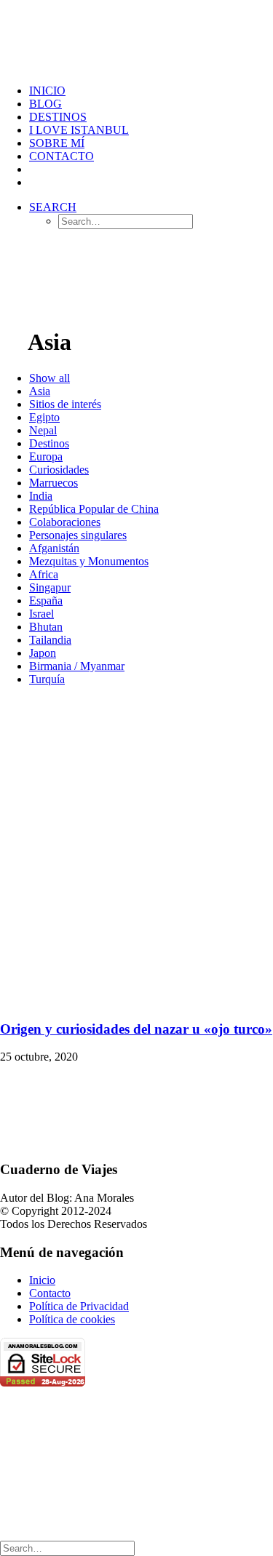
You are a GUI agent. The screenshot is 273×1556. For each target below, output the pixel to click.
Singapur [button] (50, 587)
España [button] (46, 600)
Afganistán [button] (54, 548)
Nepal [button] (43, 430)
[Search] (67, 1547)
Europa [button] (46, 456)
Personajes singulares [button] (78, 535)
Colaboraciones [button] (64, 522)
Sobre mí (56, 143)
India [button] (40, 496)
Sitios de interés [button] (65, 404)
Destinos (58, 117)
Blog (45, 103)
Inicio (42, 1280)
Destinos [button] (49, 443)
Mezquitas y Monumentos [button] (89, 561)
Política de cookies (72, 1319)
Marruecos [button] (53, 482)
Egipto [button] (44, 417)
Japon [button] (42, 653)
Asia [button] (39, 391)
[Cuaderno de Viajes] (136, 36)
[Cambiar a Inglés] (35, 182)
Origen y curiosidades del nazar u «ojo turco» (136, 1029)
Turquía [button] (47, 679)
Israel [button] (41, 613)
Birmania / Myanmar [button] (76, 666)
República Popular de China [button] (94, 509)
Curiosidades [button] (59, 469)
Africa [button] (43, 574)
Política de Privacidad (79, 1306)
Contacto (61, 156)
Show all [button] (49, 378)
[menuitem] (151, 90)
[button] (52, 207)
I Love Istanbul (79, 130)
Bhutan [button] (46, 627)
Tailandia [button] (50, 640)
